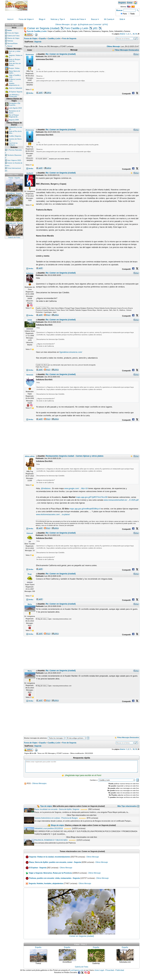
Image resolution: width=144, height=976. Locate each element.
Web (121, 19)
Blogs (41, 19)
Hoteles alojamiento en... (15, 84)
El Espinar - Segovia (37, 868)
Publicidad (119, 970)
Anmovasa (30, 54)
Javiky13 (29, 173)
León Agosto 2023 (15, 108)
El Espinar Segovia (15, 92)
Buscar (119, 10)
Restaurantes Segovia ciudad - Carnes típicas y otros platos (74, 456)
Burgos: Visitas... (15, 68)
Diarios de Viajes (13, 38)
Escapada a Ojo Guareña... (14, 104)
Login (74, 24)
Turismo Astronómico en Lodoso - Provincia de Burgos (56, 818)
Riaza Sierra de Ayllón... (14, 72)
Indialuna (29, 273)
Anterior (122, 34)
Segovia (37, 42)
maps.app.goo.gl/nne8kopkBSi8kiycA (84, 509)
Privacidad (109, 970)
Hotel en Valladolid (15, 88)
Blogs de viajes (57, 825)
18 (133, 34)
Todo (132, 14)
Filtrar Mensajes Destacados (126, 50)
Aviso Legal (99, 970)
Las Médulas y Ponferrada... (14, 95)
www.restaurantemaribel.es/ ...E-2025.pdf (121, 500)
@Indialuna (45, 488)
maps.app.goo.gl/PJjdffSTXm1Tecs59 (91, 497)
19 (136, 34)
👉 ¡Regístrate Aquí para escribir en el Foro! (81, 775)
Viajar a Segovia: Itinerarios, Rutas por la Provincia (50, 873)
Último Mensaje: (113, 46)
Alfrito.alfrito (30, 456)
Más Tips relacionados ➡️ (128, 806)
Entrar (129, 3)
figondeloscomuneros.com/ (71, 352)
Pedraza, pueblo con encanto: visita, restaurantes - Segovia (54, 878)
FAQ (106, 24)
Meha (30, 604)
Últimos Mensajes (62, 24)
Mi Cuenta (108, 19)
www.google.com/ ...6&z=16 (76, 488)
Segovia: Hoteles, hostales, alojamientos (46, 883)
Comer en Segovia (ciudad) (81, 936)
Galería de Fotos (77, 19)
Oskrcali (30, 533)
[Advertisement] (72, 5)
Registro (122, 3)
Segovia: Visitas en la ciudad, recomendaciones (49, 857)
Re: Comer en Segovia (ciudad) (61, 54)
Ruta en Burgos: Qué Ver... (14, 60)
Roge (30, 574)
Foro (124, 14)
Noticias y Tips (57, 19)
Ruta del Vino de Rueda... (15, 64)
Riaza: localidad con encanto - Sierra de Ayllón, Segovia (56, 809)
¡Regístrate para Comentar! (90, 24)
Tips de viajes (46, 806)
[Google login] (135, 2)
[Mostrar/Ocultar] (22, 24)
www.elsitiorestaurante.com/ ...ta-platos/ (53, 514)
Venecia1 (29, 375)
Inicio (9, 19)
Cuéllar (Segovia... (15, 136)
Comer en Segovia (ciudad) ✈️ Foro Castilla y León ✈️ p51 (62, 28)
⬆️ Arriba (29, 93)
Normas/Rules (12, 43)
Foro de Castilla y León (36, 31)
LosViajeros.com (76, 970)
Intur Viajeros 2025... (14, 160)
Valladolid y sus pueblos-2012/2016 (48, 828)
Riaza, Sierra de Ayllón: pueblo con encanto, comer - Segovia (55, 862)
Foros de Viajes (25, 19)
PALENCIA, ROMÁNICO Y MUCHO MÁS (51, 840)
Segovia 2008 (14, 120)
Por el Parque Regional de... (14, 116)
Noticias (10, 41)
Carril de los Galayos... (13, 144)
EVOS (30, 320)
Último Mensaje (92, 857)
